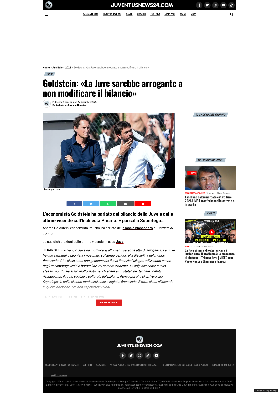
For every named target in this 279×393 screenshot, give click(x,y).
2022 (68, 67)
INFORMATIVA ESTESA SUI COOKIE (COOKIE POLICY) (185, 364)
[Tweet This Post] (91, 203)
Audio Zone (170, 14)
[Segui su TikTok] (148, 355)
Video (193, 14)
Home (46, 67)
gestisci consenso (59, 375)
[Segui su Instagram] (139, 355)
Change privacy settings (266, 391)
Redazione (101, 364)
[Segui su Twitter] (131, 355)
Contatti (87, 364)
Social (183, 14)
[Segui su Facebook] (122, 355)
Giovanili (141, 14)
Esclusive (155, 14)
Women (129, 14)
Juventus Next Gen (112, 14)
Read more (107, 302)
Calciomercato (90, 14)
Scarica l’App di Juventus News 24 (62, 364)
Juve (120, 242)
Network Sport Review (223, 364)
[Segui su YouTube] (156, 355)
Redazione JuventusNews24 (71, 105)
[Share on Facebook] (75, 203)
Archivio (57, 67)
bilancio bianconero (138, 228)
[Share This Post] (108, 203)
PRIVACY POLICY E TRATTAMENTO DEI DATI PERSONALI (133, 364)
